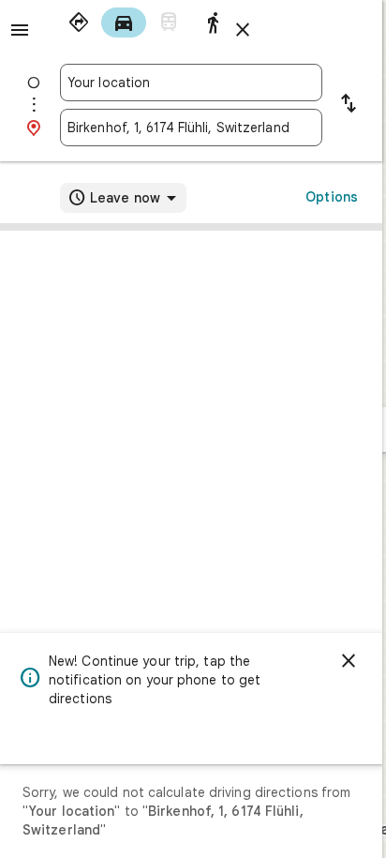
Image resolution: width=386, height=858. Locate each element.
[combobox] (191, 82)
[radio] (78, 22)
